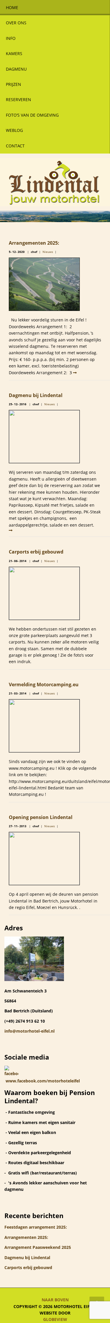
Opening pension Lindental (40, 817)
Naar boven (55, 1299)
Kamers (14, 53)
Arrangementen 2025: (34, 243)
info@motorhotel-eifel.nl (29, 1031)
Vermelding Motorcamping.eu (44, 684)
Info (11, 38)
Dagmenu (16, 69)
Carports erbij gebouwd (36, 552)
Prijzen (13, 84)
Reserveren (18, 99)
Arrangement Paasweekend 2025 (37, 1247)
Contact (15, 146)
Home (12, 7)
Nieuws (48, 252)
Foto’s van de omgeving (32, 115)
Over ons (16, 22)
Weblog (14, 130)
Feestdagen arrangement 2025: (35, 1227)
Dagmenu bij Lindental (35, 395)
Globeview (55, 1319)
